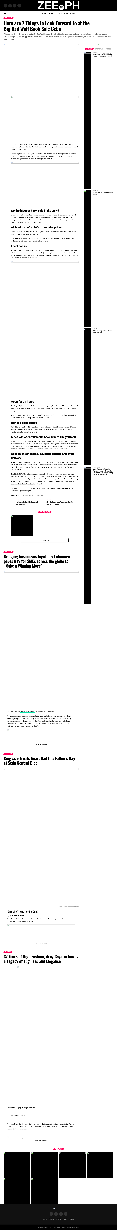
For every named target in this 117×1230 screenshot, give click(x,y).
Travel (66, 14)
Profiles (51, 14)
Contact (72, 14)
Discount (41, 495)
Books (34, 495)
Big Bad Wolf (26, 495)
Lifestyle (58, 14)
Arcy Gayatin (19, 1124)
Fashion (44, 14)
